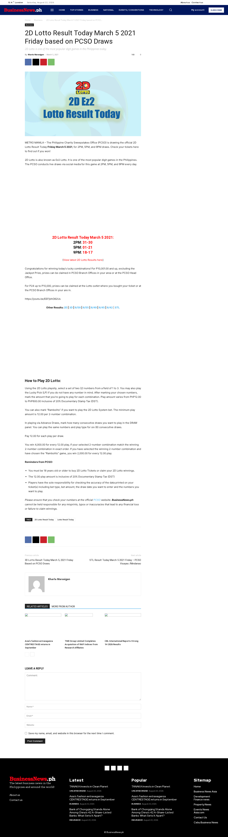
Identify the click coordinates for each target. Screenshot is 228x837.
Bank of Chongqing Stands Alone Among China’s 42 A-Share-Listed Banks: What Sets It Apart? (90, 812)
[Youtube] (220, 2)
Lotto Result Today (65, 519)
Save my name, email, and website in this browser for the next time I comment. (71, 733)
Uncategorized (77, 791)
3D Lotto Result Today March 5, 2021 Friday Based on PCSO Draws (49, 562)
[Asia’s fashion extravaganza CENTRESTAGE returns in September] (43, 625)
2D (65, 307)
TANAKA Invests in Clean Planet (88, 786)
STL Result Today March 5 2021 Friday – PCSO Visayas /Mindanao (115, 562)
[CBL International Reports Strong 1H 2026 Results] (123, 625)
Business (38, 20)
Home (28, 20)
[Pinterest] (43, 62)
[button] (170, 9)
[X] (216, 2)
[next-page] (32, 654)
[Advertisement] (83, 203)
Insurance (75, 820)
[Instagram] (212, 2)
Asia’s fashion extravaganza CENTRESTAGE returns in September (39, 644)
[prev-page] (27, 654)
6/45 (102, 307)
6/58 (78, 307)
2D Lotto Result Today (44, 519)
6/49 (94, 307)
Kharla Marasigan (36, 54)
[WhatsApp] (51, 62)
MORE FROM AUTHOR (63, 606)
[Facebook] (208, 2)
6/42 (110, 307)
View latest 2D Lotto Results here (83, 259)
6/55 (86, 307)
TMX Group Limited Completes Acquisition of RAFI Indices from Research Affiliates (81, 644)
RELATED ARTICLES (37, 606)
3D (71, 307)
